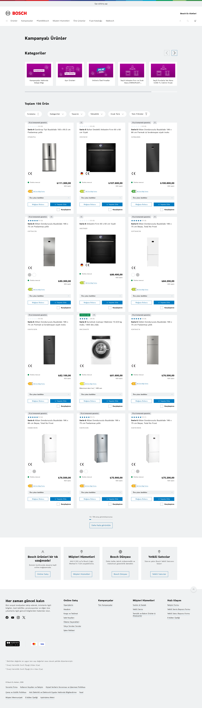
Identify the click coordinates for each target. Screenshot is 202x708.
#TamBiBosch (43, 21)
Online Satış (71, 600)
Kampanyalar (27, 21)
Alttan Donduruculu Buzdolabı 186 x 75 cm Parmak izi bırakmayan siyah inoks (48, 323)
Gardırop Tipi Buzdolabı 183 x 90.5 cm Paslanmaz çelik (49, 131)
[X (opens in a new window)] (23, 617)
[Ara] (188, 21)
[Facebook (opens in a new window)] (7, 617)
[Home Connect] (81, 122)
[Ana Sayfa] (16, 13)
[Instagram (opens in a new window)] (18, 617)
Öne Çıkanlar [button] (79, 21)
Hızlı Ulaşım (174, 600)
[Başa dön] (193, 589)
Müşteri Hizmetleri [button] (61, 21)
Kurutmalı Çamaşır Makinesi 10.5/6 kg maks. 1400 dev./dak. (100, 323)
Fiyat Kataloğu (95, 21)
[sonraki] (174, 53)
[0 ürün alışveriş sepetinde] (195, 21)
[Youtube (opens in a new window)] (12, 617)
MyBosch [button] (110, 21)
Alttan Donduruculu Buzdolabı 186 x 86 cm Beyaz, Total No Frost (48, 421)
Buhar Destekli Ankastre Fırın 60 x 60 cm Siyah (100, 131)
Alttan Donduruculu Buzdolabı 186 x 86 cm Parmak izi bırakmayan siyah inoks (151, 131)
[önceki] (167, 53)
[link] (39, 191)
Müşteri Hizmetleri (144, 600)
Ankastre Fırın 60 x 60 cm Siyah (97, 224)
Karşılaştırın (66, 210)
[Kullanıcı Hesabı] (180, 21)
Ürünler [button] (14, 21)
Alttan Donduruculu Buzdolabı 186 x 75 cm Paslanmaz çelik (48, 225)
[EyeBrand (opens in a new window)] (13, 656)
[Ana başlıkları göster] (7, 21)
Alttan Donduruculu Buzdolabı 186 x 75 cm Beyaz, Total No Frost (151, 225)
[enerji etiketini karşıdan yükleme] (30, 191)
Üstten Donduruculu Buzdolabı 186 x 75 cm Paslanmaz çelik (151, 323)
